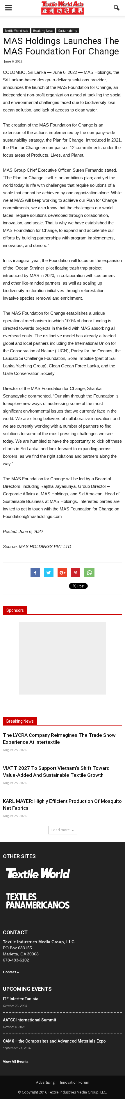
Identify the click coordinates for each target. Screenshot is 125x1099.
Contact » (11, 972)
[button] (117, 8)
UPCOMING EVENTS (27, 988)
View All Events (15, 1062)
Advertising (45, 1082)
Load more (60, 829)
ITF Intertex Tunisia (20, 999)
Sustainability (67, 31)
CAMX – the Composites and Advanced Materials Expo (54, 1041)
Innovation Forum (74, 1082)
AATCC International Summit (29, 1020)
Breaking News (43, 31)
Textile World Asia (16, 31)
